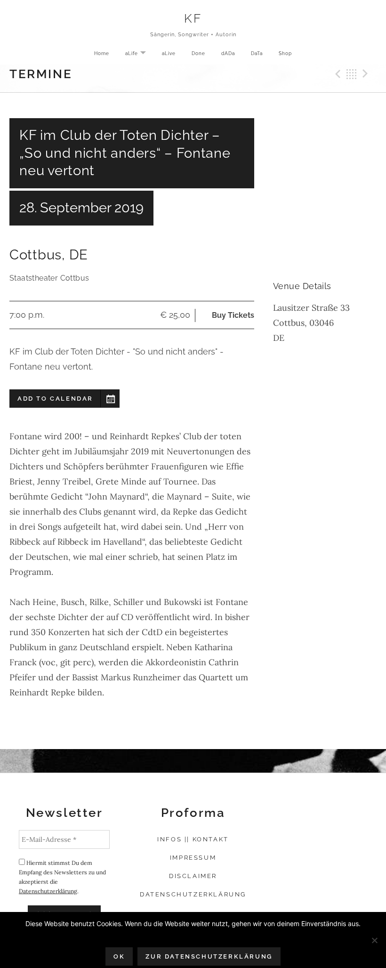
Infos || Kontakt (193, 839)
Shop (285, 53)
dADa (228, 53)
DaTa (257, 53)
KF (192, 18)
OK (119, 956)
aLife (139, 53)
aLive (169, 53)
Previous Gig (336, 74)
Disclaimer (193, 875)
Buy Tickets (233, 315)
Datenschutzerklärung (48, 891)
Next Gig (366, 74)
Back (351, 74)
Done (198, 53)
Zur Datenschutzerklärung (208, 956)
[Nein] (374, 940)
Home (101, 53)
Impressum (193, 857)
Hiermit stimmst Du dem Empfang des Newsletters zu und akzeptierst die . (62, 877)
